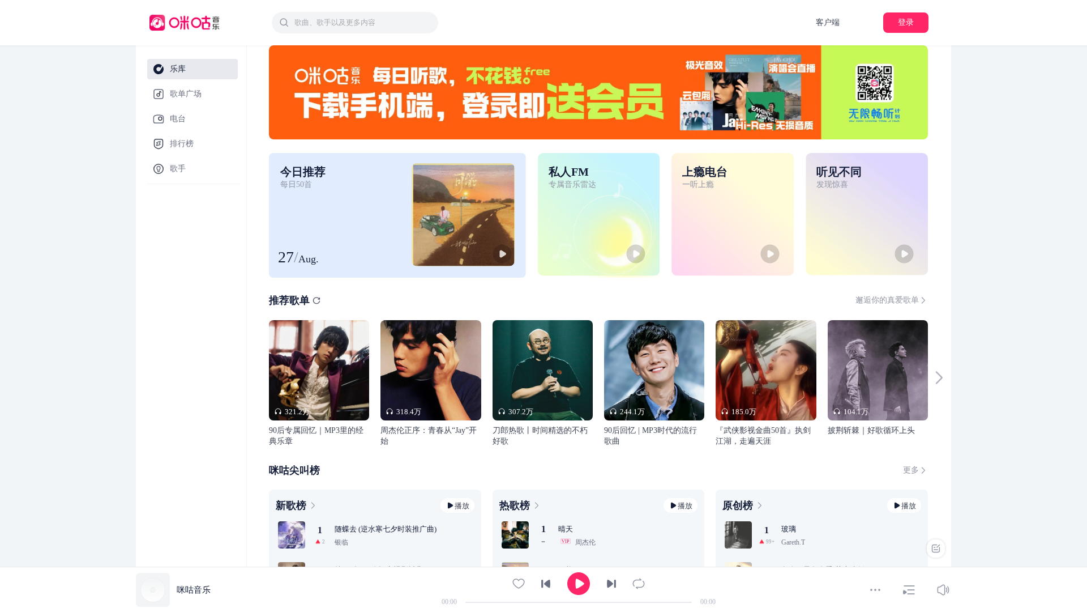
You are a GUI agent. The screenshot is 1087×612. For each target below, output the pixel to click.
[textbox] (362, 22)
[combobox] (355, 22)
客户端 (828, 22)
